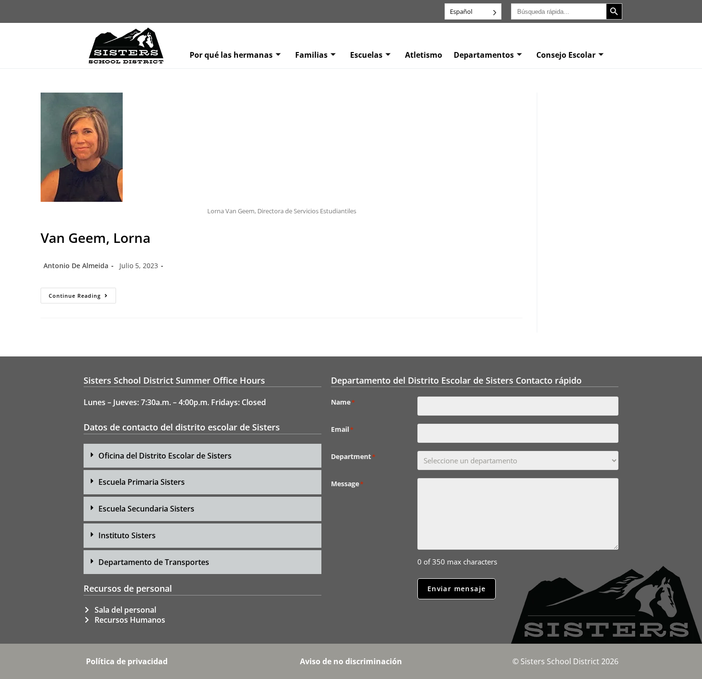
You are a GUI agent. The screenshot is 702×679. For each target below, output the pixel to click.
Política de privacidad (127, 661)
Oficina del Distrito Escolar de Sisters (165, 455)
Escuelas (366, 55)
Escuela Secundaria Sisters (146, 508)
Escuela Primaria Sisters (141, 482)
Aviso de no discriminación (351, 661)
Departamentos (484, 55)
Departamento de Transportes (153, 562)
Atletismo (423, 55)
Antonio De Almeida (75, 265)
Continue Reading (82, 293)
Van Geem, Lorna (95, 238)
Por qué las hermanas (231, 55)
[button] (202, 456)
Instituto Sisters (127, 535)
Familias (311, 55)
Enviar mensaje (456, 588)
